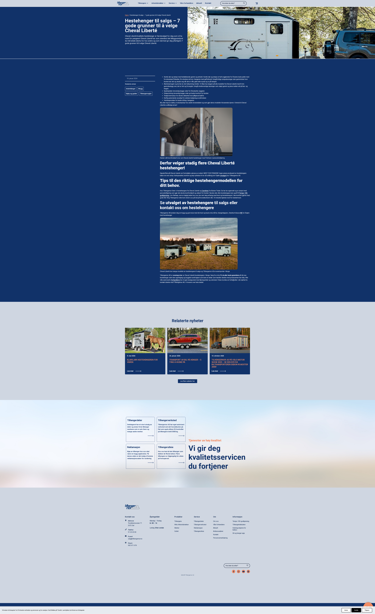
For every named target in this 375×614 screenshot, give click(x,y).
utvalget (223, 175)
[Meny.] (257, 3)
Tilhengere (178, 521)
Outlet (176, 531)
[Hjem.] (123, 3)
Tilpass (367, 610)
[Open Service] (176, 3)
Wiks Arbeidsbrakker (181, 525)
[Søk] (244, 3)
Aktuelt (215, 528)
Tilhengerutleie (199, 531)
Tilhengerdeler (199, 521)
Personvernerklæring (220, 538)
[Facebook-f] (233, 571)
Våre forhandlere (219, 525)
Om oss (216, 521)
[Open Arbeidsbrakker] (165, 3)
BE (241, 213)
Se (186, 202)
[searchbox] (231, 3)
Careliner (205, 191)
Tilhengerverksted (200, 525)
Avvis (346, 610)
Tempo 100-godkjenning (241, 521)
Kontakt (215, 534)
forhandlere (175, 280)
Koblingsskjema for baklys (239, 529)
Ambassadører (218, 531)
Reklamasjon (198, 528)
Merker (176, 528)
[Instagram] (238, 571)
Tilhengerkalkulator (239, 525)
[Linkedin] (248, 571)
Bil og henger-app (239, 533)
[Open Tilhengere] (147, 3)
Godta (356, 610)
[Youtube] (243, 571)
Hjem (127, 15)
